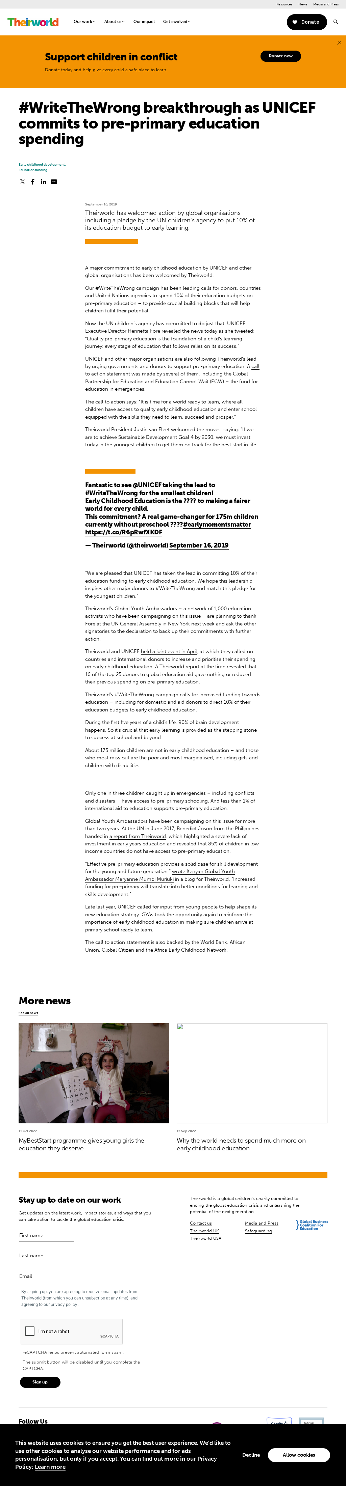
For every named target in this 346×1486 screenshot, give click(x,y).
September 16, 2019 (199, 545)
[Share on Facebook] (33, 182)
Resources (284, 4)
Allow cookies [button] (299, 1455)
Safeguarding (258, 1230)
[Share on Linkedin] (44, 182)
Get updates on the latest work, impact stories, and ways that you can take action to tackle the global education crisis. (85, 1216)
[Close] (339, 42)
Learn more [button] (50, 1466)
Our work (83, 21)
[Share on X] (22, 182)
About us (112, 21)
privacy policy (64, 1304)
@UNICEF (147, 485)
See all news (28, 1013)
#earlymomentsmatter (217, 524)
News (302, 4)
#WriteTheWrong (111, 493)
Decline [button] (251, 1455)
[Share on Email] (54, 182)
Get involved (175, 21)
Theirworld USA (205, 1238)
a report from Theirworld (137, 836)
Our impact (144, 21)
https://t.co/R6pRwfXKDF (123, 532)
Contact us (201, 1223)
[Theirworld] (32, 22)
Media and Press (326, 4)
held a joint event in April (169, 651)
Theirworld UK (204, 1230)
